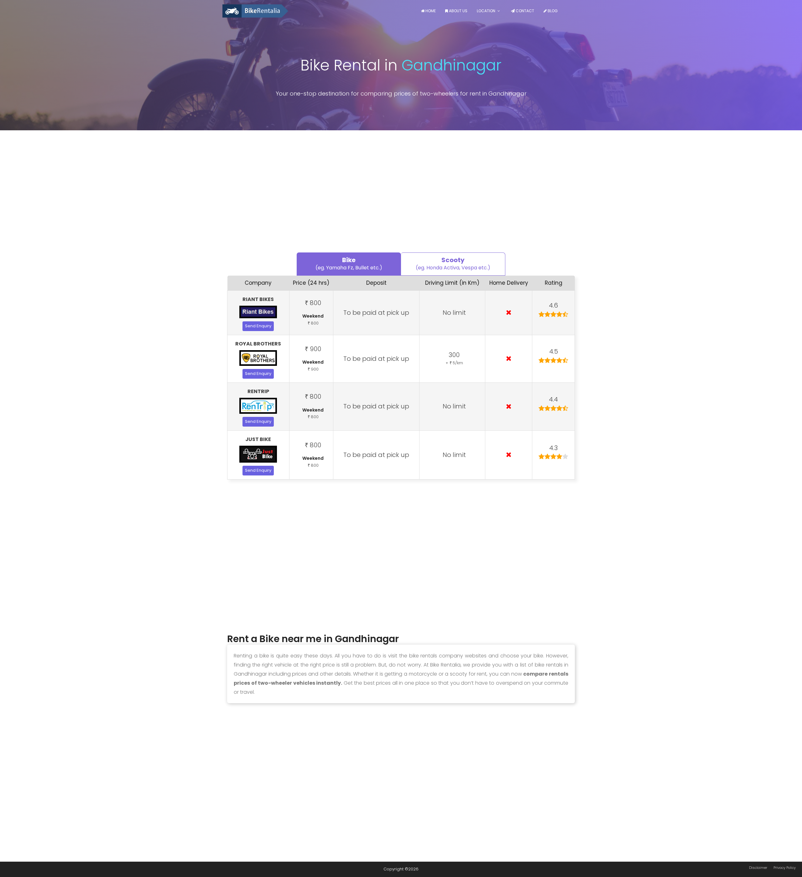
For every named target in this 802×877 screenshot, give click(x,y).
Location (486, 10)
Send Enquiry (258, 326)
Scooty (453, 263)
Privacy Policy (784, 867)
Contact (524, 10)
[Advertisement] (401, 193)
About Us (457, 10)
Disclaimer (758, 867)
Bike (348, 263)
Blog (552, 10)
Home (430, 10)
